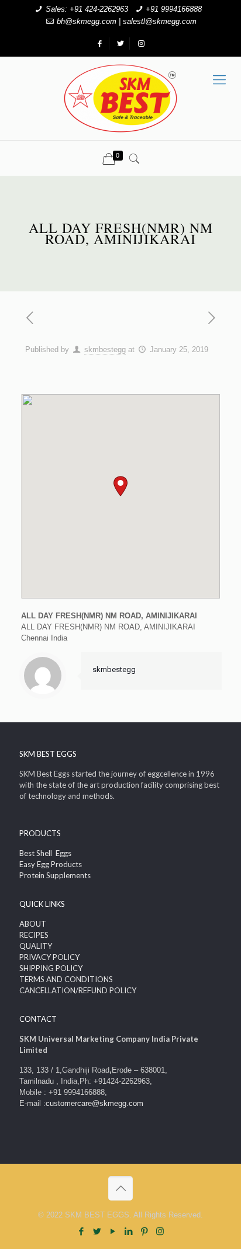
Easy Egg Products (50, 864)
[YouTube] (112, 1231)
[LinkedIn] (128, 1231)
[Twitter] (97, 1231)
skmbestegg (105, 349)
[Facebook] (81, 1231)
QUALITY (35, 946)
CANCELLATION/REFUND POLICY (77, 990)
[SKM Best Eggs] (120, 98)
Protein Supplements (55, 875)
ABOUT (32, 923)
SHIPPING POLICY (50, 968)
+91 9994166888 (174, 9)
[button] (120, 486)
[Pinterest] (144, 1231)
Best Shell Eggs (45, 853)
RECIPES (34, 935)
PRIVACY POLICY (49, 957)
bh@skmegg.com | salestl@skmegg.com (127, 21)
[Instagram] (160, 1231)
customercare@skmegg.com (94, 1103)
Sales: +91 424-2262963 (87, 9)
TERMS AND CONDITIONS (66, 979)
